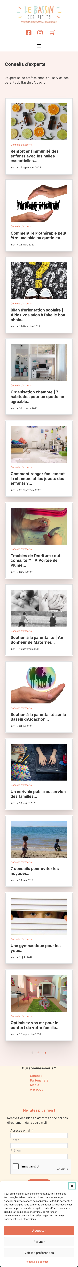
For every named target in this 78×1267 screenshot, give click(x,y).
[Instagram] (40, 32)
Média (34, 1085)
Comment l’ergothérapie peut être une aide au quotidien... (39, 235)
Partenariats (39, 1080)
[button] (72, 1186)
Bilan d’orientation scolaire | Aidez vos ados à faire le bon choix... (38, 315)
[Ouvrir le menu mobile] (39, 45)
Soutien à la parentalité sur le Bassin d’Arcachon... (38, 717)
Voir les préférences (39, 1253)
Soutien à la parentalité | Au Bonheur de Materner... (37, 640)
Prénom (16, 1150)
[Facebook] (28, 32)
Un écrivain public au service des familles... (38, 794)
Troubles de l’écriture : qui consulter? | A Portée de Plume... (35, 560)
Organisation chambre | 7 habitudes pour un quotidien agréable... (37, 397)
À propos (36, 1089)
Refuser (39, 1242)
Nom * (14, 1140)
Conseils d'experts (21, 144)
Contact (36, 1076)
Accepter (39, 1230)
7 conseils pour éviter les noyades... (35, 871)
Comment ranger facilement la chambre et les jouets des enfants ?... (38, 478)
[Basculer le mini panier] (52, 32)
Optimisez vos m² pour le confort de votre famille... (35, 1025)
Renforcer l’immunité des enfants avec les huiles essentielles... (35, 156)
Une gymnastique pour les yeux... (36, 948)
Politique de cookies (37, 1261)
